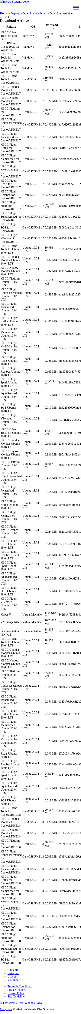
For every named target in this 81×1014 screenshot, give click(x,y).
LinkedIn (13, 969)
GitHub (12, 976)
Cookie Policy (16, 993)
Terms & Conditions (20, 986)
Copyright (6, 1009)
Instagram (13, 973)
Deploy (15, 13)
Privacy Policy (16, 989)
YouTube (13, 980)
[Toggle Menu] (76, 7)
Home (3, 13)
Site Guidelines (17, 996)
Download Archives (35, 13)
